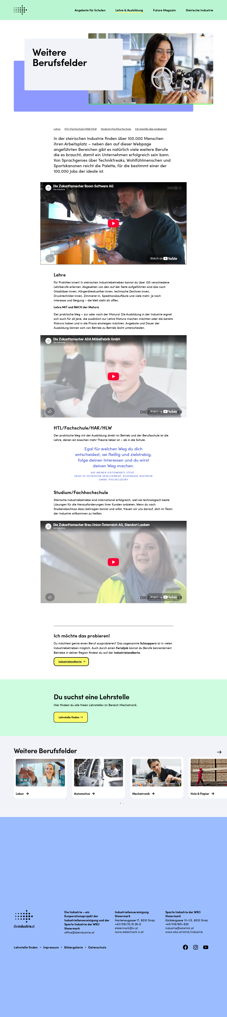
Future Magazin (164, 10)
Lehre (57, 129)
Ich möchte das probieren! (151, 129)
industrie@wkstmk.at (179, 928)
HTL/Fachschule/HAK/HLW (80, 129)
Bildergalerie (73, 947)
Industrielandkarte (70, 661)
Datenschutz (97, 947)
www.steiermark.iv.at (129, 932)
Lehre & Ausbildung (129, 10)
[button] (219, 752)
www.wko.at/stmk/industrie (184, 932)
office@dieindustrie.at (79, 932)
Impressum (51, 947)
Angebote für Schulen (90, 10)
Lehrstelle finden (26, 947)
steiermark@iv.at (126, 928)
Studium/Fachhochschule (116, 129)
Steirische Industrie (199, 10)
